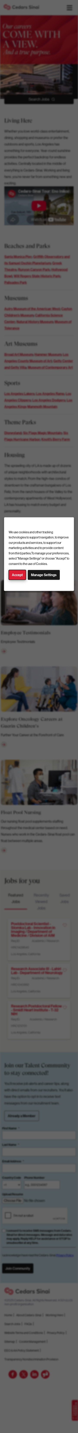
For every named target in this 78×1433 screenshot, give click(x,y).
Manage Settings (44, 575)
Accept (17, 575)
